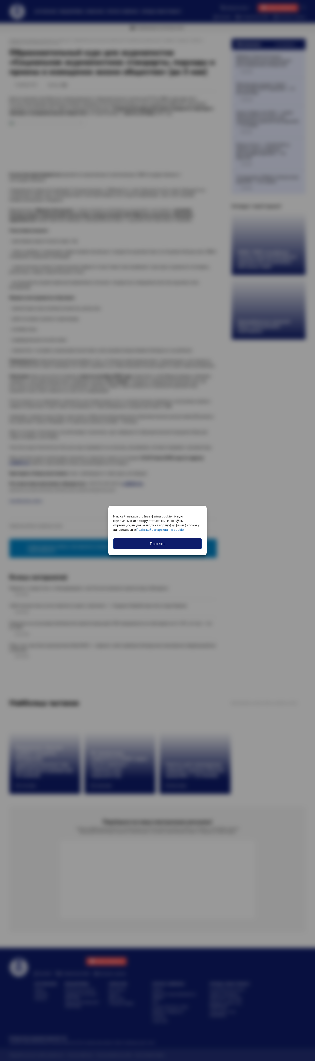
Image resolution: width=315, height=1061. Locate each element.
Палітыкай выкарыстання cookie (160, 529)
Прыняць (157, 544)
